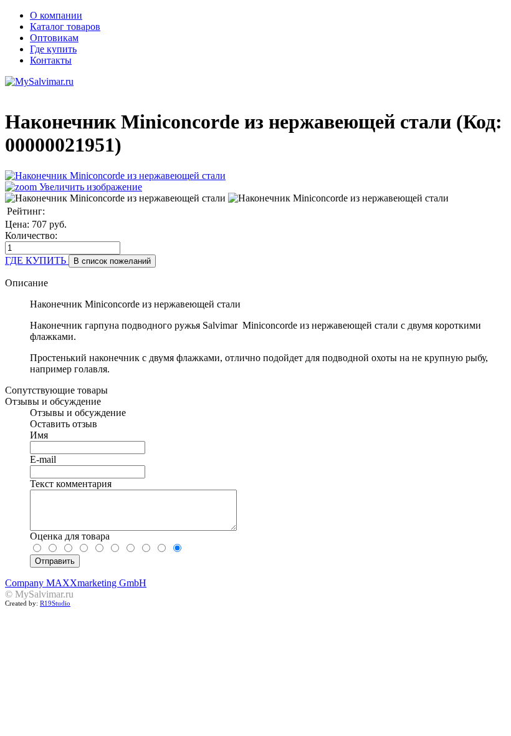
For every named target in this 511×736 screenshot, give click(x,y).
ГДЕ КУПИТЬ (37, 260)
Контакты (51, 60)
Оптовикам (54, 37)
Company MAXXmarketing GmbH (75, 583)
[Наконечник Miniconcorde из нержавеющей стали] (115, 198)
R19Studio (55, 603)
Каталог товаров (65, 26)
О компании (56, 15)
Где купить (53, 49)
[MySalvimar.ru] (255, 81)
